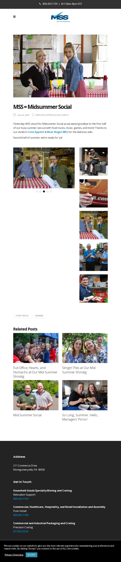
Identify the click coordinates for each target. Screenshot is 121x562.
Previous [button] (16, 168)
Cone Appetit (36, 132)
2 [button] (40, 191)
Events (65, 115)
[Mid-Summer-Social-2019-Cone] (93, 193)
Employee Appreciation (47, 115)
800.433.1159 (20, 498)
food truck (22, 315)
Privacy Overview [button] (14, 555)
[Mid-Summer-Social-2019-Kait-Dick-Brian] (93, 257)
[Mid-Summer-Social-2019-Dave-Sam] (44, 167)
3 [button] (44, 191)
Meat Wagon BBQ (57, 132)
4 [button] (47, 191)
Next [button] (71, 168)
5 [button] (51, 191)
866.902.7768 (20, 515)
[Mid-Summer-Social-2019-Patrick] (93, 288)
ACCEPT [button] (31, 555)
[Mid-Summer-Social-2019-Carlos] (93, 161)
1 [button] (37, 191)
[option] (44, 167)
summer (39, 315)
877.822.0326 (20, 531)
